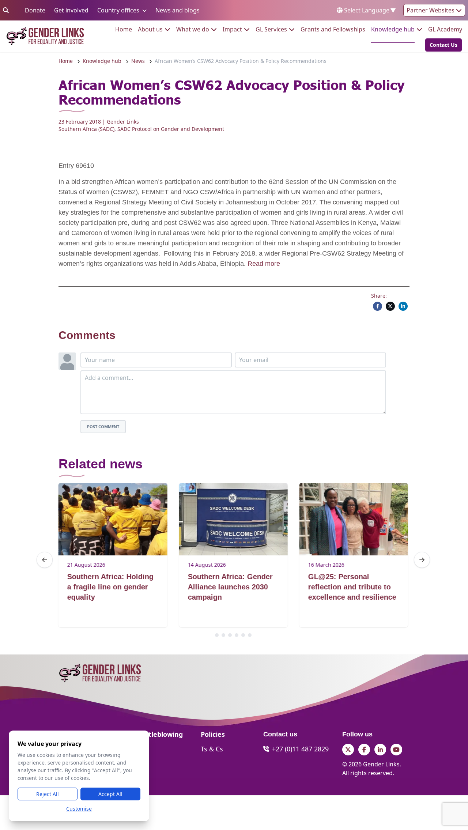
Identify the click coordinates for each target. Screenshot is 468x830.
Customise (79, 808)
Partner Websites (431, 10)
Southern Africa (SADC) (86, 128)
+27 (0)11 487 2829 (300, 748)
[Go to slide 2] (223, 635)
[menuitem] (123, 29)
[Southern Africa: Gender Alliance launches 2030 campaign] (233, 519)
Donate (35, 10)
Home (123, 29)
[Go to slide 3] (230, 635)
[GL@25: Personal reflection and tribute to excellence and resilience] (353, 519)
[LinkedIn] (403, 306)
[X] (390, 306)
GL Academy (445, 29)
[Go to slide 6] (250, 635)
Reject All (47, 794)
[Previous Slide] (45, 560)
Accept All (110, 794)
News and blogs (177, 10)
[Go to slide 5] (243, 635)
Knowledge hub (393, 29)
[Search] (6, 10)
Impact (232, 29)
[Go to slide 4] (236, 635)
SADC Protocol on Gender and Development (170, 128)
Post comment (103, 426)
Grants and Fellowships (333, 29)
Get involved (71, 10)
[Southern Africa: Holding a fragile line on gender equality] (112, 519)
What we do (192, 29)
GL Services (271, 29)
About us (150, 29)
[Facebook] (377, 306)
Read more (264, 263)
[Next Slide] (422, 560)
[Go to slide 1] (217, 635)
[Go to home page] (45, 36)
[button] (441, 45)
